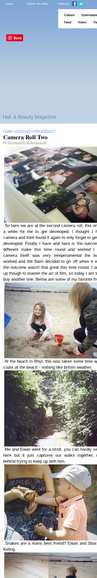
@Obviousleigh (36, 142)
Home (9, 3)
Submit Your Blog (37, 3)
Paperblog (27, 19)
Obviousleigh (16, 142)
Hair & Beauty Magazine (29, 117)
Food (67, 22)
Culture (69, 15)
